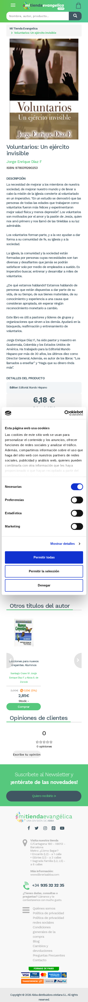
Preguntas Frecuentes (49, 955)
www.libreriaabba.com (44, 874)
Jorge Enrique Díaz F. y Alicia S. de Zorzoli (23, 677)
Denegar (44, 585)
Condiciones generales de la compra (44, 932)
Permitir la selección (44, 571)
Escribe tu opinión (27, 754)
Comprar (23, 706)
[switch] (77, 500)
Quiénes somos (44, 908)
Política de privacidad (48, 913)
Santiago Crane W (20, 673)
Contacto (39, 960)
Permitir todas (44, 557)
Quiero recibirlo (42, 796)
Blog (36, 941)
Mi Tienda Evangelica (23, 28)
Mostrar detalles (62, 543)
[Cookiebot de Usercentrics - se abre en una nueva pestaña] (64, 413)
